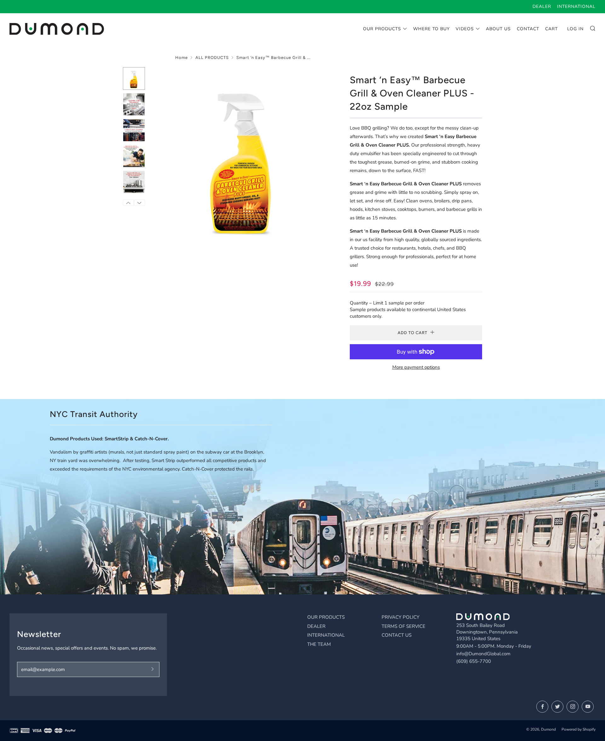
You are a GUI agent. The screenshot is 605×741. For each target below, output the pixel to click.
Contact (528, 29)
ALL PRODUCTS (212, 57)
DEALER (316, 626)
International (576, 6)
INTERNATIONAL (326, 635)
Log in (575, 29)
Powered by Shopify (579, 729)
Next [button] (139, 203)
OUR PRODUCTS (326, 617)
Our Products (382, 29)
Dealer (542, 6)
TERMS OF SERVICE (403, 626)
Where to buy (431, 29)
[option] (242, 155)
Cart (551, 29)
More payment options (416, 367)
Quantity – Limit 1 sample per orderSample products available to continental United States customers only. (408, 309)
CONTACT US (397, 635)
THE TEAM (319, 644)
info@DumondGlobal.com (483, 654)
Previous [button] (128, 203)
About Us (498, 29)
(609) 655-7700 (473, 661)
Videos (465, 29)
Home (181, 57)
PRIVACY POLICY (400, 617)
